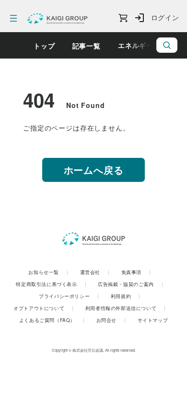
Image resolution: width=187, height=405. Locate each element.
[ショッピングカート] (123, 18)
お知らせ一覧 (48, 272)
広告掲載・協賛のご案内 (130, 284)
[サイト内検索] (166, 45)
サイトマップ (153, 320)
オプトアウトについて (43, 308)
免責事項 (136, 272)
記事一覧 (86, 45)
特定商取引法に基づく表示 (51, 284)
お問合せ (111, 320)
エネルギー (135, 45)
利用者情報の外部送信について (125, 308)
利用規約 (125, 296)
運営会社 (95, 272)
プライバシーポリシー (69, 296)
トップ (44, 45)
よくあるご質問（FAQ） (52, 320)
